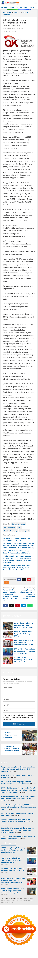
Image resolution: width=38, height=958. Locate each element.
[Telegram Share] (23, 605)
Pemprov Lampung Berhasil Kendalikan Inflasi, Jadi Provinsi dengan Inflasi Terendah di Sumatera (18, 769)
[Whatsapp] (30, 605)
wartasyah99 (24, 531)
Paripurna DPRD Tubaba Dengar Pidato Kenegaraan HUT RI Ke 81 (24, 634)
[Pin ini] (17, 605)
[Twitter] (24, 579)
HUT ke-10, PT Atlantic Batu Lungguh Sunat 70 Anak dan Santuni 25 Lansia (24, 651)
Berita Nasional (9, 527)
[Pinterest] (29, 579)
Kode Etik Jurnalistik (7, 902)
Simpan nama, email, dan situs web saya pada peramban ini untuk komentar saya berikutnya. (19, 717)
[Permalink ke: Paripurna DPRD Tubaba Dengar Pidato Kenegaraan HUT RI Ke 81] (8, 634)
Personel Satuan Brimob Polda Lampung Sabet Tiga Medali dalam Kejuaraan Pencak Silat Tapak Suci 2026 (17, 568)
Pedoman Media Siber (8, 900)
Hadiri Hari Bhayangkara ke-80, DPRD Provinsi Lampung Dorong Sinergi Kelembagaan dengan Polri (18, 807)
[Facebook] (19, 579)
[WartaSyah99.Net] (10, 3)
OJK (19, 527)
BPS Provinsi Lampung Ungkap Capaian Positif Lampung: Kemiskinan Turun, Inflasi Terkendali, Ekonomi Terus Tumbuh (18, 790)
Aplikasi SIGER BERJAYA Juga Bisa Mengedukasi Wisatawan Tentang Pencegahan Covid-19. (10, 594)
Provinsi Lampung (10, 531)
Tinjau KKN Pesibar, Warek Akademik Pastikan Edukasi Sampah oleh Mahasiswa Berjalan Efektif (18, 798)
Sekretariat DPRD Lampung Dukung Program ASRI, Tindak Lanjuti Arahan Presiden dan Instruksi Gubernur (17, 830)
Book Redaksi (28, 899)
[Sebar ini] (5, 605)
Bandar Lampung (18, 524)
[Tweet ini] (11, 605)
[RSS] (6, 582)
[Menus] (35, 3)
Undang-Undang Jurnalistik (25, 900)
